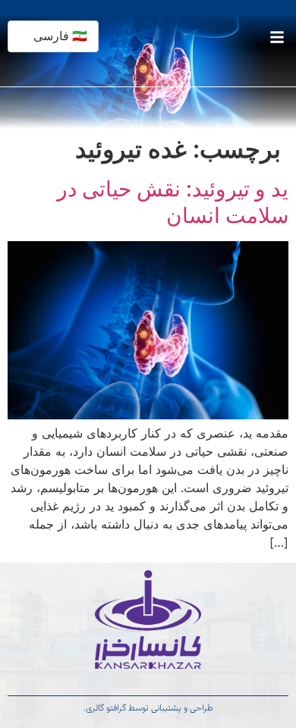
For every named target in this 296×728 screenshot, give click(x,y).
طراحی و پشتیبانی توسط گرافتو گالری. (148, 708)
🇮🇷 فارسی (60, 36)
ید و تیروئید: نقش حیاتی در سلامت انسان (172, 202)
